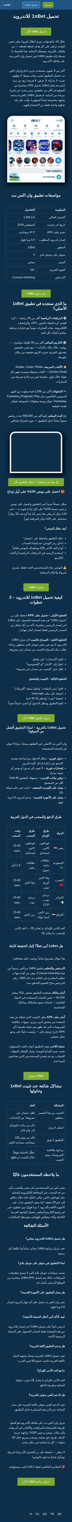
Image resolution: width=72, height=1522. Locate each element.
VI (31, 1514)
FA (37, 1514)
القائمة (7, 4)
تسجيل (48, 4)
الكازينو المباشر (53, 342)
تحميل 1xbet (31, 4)
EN (45, 1514)
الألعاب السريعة (53, 366)
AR (59, 1514)
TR (52, 1514)
